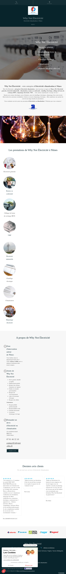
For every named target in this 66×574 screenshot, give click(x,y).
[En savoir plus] (9, 163)
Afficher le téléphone (48, 548)
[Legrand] (54, 532)
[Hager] (43, 532)
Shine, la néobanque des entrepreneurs (25, 571)
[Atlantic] (11, 532)
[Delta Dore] (33, 532)
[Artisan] (33, 107)
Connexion (61, 573)
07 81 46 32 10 (13, 439)
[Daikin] (22, 532)
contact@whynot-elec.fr (14, 444)
